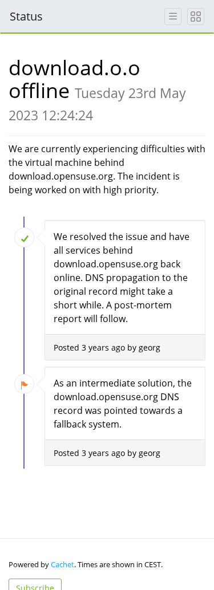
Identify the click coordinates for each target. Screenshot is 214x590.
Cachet (62, 564)
